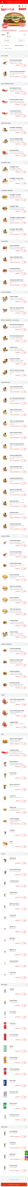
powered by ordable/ (14, 1179)
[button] (14, 35)
